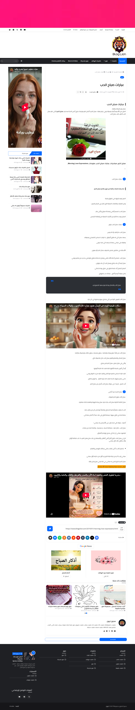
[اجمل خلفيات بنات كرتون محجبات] (36, 170)
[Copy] (50, 528)
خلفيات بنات (36, 153)
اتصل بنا (117, 30)
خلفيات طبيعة (119, 668)
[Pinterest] (78, 538)
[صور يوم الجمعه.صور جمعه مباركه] (86, 595)
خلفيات (114, 61)
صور (106, 61)
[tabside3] (13, 153)
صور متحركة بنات (24, 186)
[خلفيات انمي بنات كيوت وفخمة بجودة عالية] (36, 160)
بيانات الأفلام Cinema (58, 61)
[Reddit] (74, 538)
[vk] (13, 29)
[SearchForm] (2, 61)
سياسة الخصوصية (109, 30)
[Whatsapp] (60, 538)
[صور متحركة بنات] (36, 189)
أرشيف (101, 30)
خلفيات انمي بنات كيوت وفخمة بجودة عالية (19, 159)
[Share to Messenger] (55, 538)
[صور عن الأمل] (59, 595)
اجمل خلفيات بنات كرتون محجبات (19, 167)
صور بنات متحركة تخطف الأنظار (20, 196)
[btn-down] (77, 92)
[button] (124, 599)
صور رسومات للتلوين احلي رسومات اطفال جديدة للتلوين (113, 607)
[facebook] (20, 29)
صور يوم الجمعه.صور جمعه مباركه (86, 606)
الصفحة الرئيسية (118, 72)
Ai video (75, 30)
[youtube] (24, 29)
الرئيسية (123, 30)
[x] (17, 29)
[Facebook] (97, 538)
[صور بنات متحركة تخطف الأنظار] (36, 199)
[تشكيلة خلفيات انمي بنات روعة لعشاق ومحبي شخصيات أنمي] (36, 179)
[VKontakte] (69, 538)
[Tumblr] (83, 538)
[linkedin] (87, 538)
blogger (113, 639)
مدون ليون (111, 621)
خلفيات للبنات (90, 655)
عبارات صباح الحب (99, 72)
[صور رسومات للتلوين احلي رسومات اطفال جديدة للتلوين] (113, 595)
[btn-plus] (82, 92)
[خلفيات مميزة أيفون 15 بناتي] (36, 208)
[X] (92, 538)
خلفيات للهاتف (96, 61)
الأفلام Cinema (67, 30)
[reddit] (9, 29)
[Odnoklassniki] (64, 538)
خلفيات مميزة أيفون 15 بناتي (20, 205)
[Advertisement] (75, 14)
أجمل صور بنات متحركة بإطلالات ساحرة (18, 658)
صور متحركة (84, 61)
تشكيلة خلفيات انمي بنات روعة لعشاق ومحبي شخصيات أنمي (20, 178)
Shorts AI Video (73, 61)
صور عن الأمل (67, 606)
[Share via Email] (50, 538)
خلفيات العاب (119, 659)
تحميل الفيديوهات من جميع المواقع (88, 30)
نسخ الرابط (121, 528)
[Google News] (86, 546)
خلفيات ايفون (119, 664)
